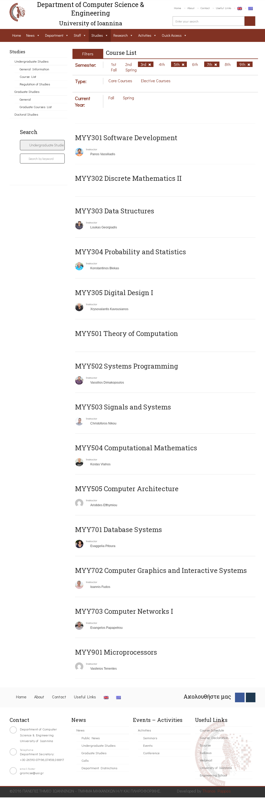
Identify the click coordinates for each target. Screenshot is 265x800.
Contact (205, 8)
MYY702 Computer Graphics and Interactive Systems (161, 570)
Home (177, 8)
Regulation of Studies (35, 84)
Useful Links (223, 8)
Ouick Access (172, 35)
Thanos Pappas (216, 791)
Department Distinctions (99, 768)
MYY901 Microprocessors (116, 652)
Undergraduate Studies (31, 61)
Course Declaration (214, 737)
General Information (34, 69)
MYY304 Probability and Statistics (130, 251)
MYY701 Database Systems (118, 529)
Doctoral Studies (26, 114)
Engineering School (213, 775)
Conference (151, 753)
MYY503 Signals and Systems (123, 406)
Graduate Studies (26, 91)
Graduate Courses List (36, 106)
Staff (77, 35)
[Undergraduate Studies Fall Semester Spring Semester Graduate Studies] (42, 145)
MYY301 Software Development (126, 137)
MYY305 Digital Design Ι (114, 292)
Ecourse (205, 745)
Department (54, 35)
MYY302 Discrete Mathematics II (128, 178)
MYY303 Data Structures (114, 210)
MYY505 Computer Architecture (127, 488)
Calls (85, 760)
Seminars (150, 738)
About (190, 8)
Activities (144, 35)
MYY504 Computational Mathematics (136, 447)
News (30, 35)
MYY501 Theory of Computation (126, 333)
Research (120, 35)
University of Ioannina (216, 767)
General (25, 99)
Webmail (206, 760)
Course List (28, 76)
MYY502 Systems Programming (126, 366)
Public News (91, 738)
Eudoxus (205, 752)
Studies (97, 35)
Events (147, 745)
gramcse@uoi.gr (32, 773)
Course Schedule (212, 730)
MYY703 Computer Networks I (124, 611)
